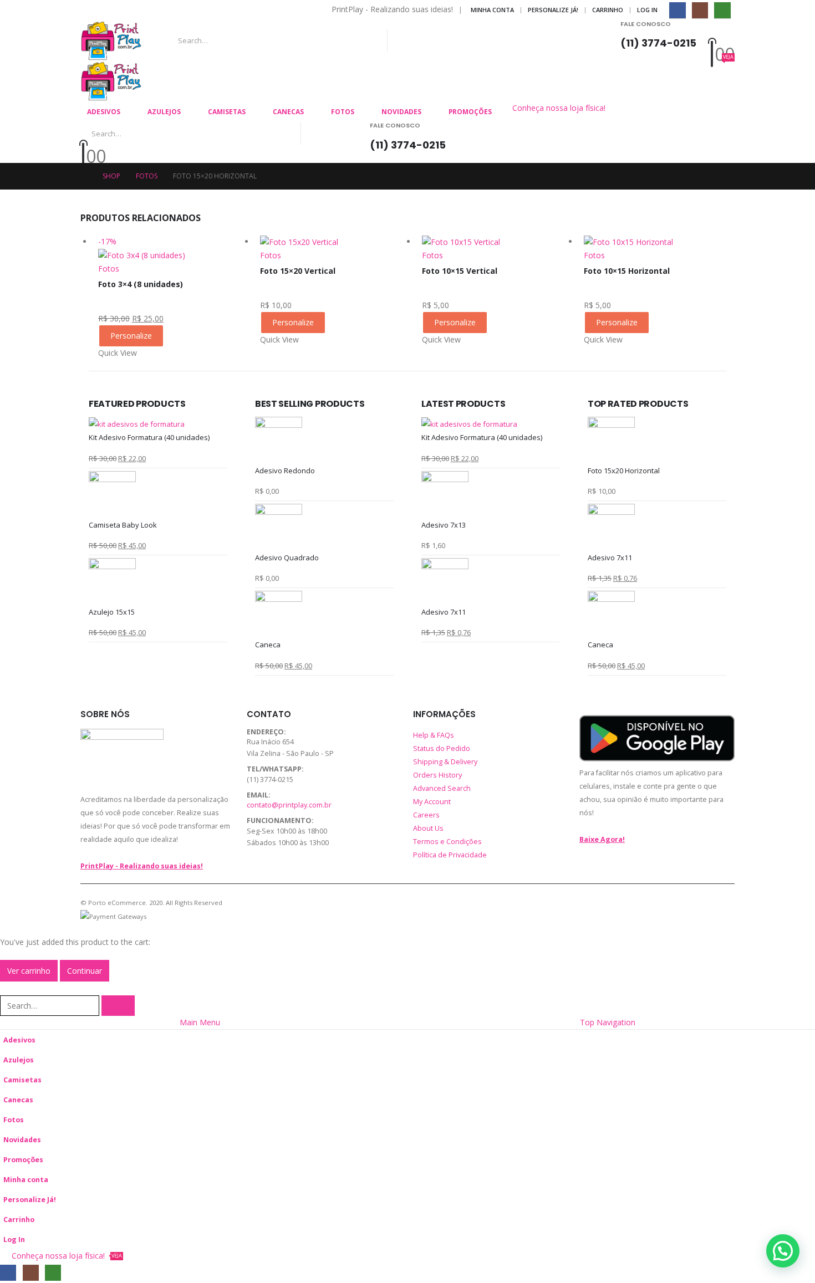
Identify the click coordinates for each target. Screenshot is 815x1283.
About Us (428, 828)
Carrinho (607, 10)
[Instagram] (700, 10)
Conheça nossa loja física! (558, 108)
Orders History (437, 775)
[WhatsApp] (722, 10)
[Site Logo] (111, 41)
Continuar (84, 970)
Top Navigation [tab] (607, 1022)
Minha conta (492, 10)
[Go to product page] (335, 242)
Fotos (342, 111)
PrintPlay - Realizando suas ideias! (141, 866)
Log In (647, 10)
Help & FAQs (433, 735)
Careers (426, 815)
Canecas (288, 111)
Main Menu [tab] (200, 1022)
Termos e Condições (447, 841)
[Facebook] (677, 10)
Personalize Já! (553, 10)
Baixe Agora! (602, 839)
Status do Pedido (441, 748)
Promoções (470, 111)
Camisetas (227, 111)
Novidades (401, 111)
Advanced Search (442, 788)
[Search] (508, 40)
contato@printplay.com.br (289, 805)
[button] (6, 988)
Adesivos (103, 111)
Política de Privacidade (450, 855)
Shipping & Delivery (445, 761)
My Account (432, 801)
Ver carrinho (28, 970)
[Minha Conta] (721, 34)
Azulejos (164, 111)
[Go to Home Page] (83, 176)
